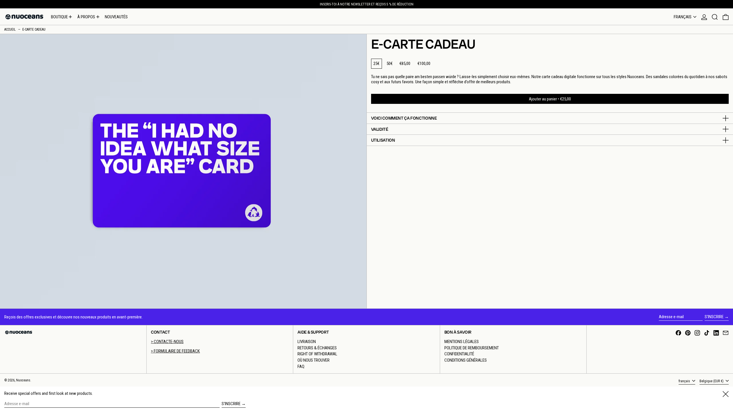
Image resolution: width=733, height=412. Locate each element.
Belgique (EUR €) (711, 381)
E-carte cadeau (34, 29)
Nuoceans (23, 380)
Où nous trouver (313, 360)
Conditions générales (465, 360)
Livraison (306, 341)
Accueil (10, 29)
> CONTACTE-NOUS (167, 341)
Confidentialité (459, 353)
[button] (715, 17)
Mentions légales (461, 341)
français (683, 16)
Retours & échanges (317, 347)
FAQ (300, 366)
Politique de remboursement (471, 347)
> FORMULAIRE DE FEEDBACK (175, 351)
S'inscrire (714, 316)
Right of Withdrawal (317, 353)
